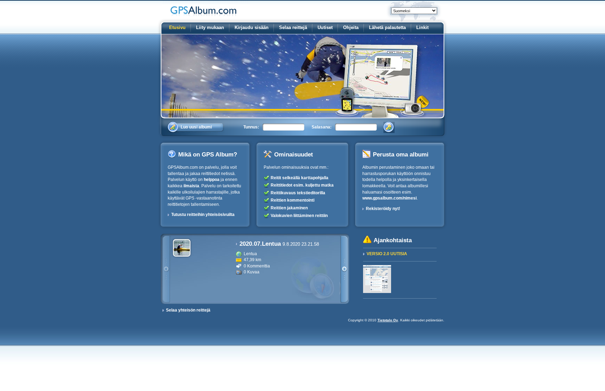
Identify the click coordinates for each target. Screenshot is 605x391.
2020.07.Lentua (279, 244)
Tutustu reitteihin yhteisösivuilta (203, 214)
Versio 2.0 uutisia (387, 253)
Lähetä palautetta (387, 27)
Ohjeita (351, 27)
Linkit (422, 27)
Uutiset (325, 27)
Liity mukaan (210, 27)
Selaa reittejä (293, 27)
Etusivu (177, 27)
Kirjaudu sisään (252, 27)
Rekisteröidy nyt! (383, 208)
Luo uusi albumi (196, 127)
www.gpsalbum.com (206, 9)
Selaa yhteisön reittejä (188, 310)
